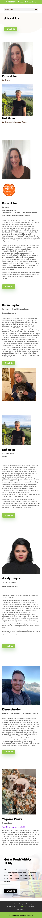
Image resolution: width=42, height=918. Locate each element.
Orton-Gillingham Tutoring (23, 904)
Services (31, 906)
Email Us (11, 29)
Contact (20, 909)
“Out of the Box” (11, 906)
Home (10, 904)
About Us (23, 906)
